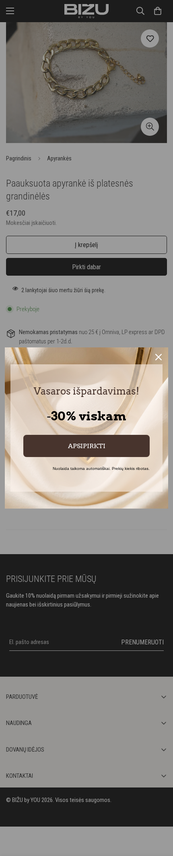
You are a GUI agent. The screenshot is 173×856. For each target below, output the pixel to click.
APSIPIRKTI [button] (86, 446)
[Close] (158, 357)
